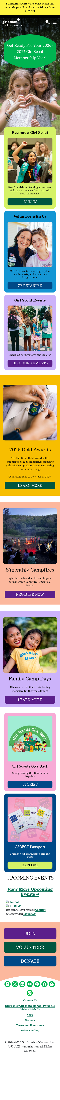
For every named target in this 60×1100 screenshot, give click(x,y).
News (30, 1014)
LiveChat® (29, 913)
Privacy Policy (30, 1030)
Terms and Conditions (30, 1025)
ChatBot (40, 909)
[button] (47, 22)
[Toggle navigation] (54, 22)
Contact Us (30, 1000)
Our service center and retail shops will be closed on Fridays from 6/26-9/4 (30, 7)
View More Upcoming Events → (30, 892)
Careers (30, 1020)
